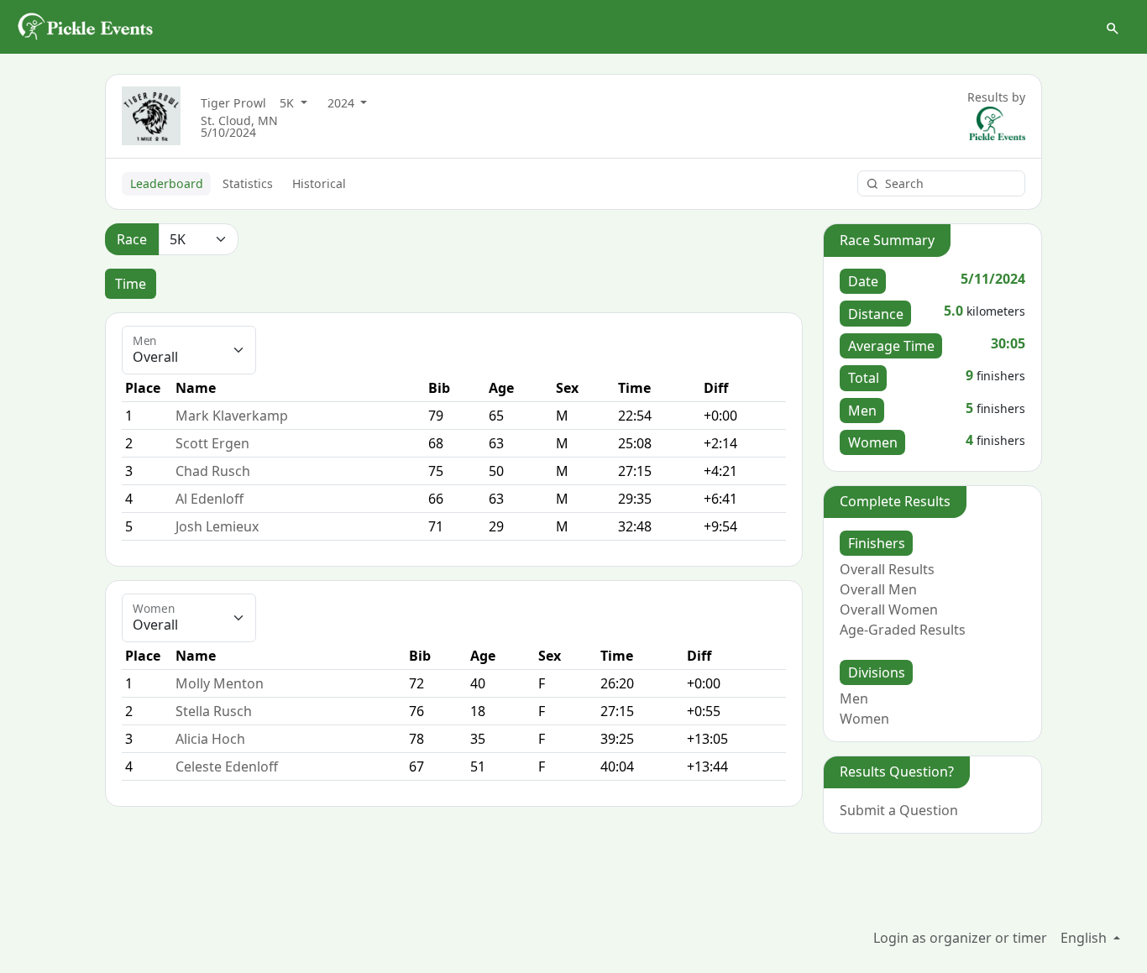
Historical (319, 183)
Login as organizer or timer (960, 938)
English (1085, 938)
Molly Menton (219, 683)
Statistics (248, 183)
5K (288, 103)
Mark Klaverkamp (231, 415)
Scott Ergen (212, 443)
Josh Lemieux (217, 526)
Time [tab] (130, 284)
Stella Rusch (213, 711)
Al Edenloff (209, 498)
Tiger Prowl (233, 103)
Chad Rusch (212, 471)
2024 (342, 103)
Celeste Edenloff (226, 766)
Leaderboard (166, 183)
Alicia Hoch (210, 739)
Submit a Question (899, 810)
